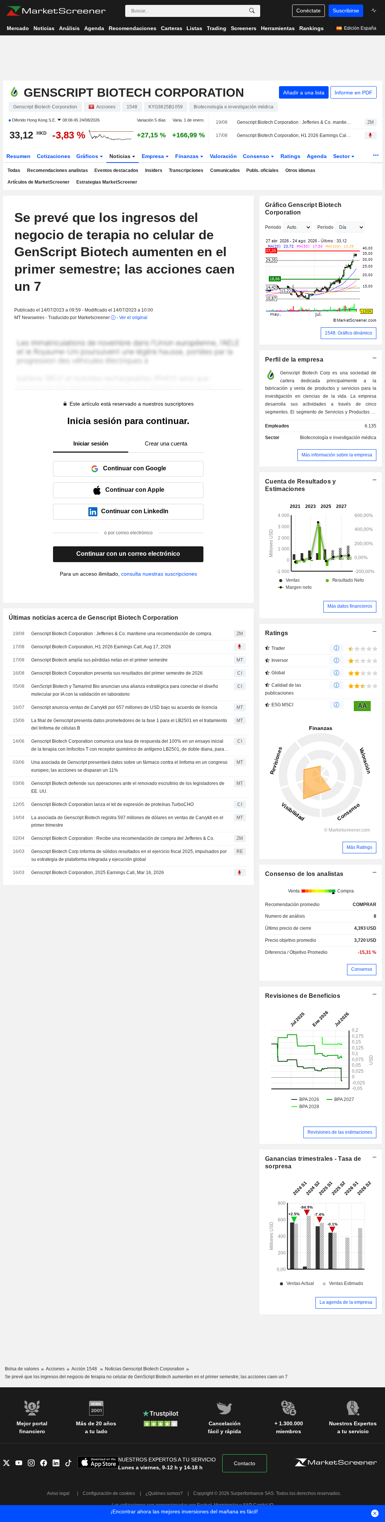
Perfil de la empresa (294, 359)
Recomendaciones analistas (57, 170)
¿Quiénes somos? (164, 1493)
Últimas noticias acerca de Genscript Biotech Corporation (94, 617)
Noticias (120, 156)
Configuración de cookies (109, 1493)
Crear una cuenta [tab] (166, 443)
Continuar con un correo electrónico (128, 553)
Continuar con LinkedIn (134, 511)
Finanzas (187, 156)
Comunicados (225, 170)
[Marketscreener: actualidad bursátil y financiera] (56, 11)
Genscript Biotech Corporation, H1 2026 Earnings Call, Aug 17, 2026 (294, 135)
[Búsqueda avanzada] (252, 11)
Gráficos (88, 156)
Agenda (317, 156)
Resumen (18, 156)
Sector (342, 156)
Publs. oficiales (262, 170)
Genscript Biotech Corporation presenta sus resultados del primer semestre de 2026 (117, 673)
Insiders (153, 170)
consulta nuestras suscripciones (159, 574)
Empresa (153, 156)
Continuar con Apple (134, 490)
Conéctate (308, 11)
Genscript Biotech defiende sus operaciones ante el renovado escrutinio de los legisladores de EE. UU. (127, 787)
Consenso (257, 156)
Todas (14, 170)
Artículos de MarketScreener (39, 182)
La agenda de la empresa (346, 1302)
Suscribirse (346, 11)
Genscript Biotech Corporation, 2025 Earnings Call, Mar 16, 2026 (97, 872)
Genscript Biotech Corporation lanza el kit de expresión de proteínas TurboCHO (112, 804)
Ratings (290, 156)
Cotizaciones (53, 156)
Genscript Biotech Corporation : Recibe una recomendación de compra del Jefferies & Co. (122, 838)
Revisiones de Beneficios (302, 996)
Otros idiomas (300, 170)
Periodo (273, 227)
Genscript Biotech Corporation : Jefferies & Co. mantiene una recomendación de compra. (294, 122)
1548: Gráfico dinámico (348, 333)
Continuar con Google (134, 468)
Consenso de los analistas (304, 874)
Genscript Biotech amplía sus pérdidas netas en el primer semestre (99, 660)
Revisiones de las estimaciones (340, 1132)
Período (325, 227)
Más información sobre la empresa (337, 455)
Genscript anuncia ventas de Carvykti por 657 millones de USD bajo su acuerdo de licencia (124, 707)
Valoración (223, 156)
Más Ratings (359, 847)
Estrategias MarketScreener (106, 182)
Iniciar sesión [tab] (90, 443)
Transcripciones (186, 170)
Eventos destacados (116, 170)
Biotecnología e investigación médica (338, 437)
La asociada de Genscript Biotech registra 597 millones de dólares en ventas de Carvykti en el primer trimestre (127, 821)
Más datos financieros (349, 606)
